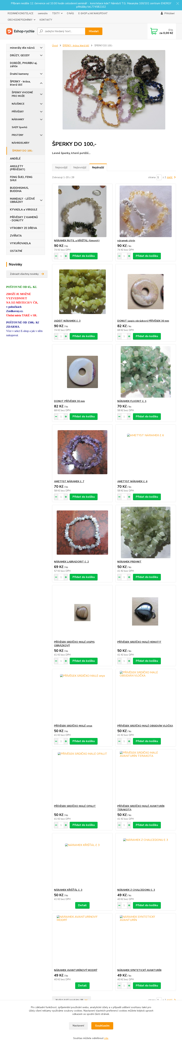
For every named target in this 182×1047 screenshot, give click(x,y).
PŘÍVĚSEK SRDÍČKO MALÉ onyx (73, 725)
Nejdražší (98, 167)
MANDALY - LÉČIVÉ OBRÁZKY (22, 200)
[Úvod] (20, 31)
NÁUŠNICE (18, 103)
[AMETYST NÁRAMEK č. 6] (145, 452)
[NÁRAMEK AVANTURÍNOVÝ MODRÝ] (82, 941)
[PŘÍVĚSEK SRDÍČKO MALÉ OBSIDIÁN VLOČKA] (145, 696)
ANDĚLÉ (15, 158)
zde (106, 1038)
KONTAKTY (46, 19)
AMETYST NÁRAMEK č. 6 (132, 481)
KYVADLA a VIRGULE (23, 209)
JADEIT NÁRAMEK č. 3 (67, 321)
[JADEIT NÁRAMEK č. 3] (82, 291)
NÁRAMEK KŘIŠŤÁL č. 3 (68, 890)
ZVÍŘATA (16, 235)
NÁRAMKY (18, 119)
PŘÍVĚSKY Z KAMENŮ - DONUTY (24, 218)
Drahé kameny (19, 74)
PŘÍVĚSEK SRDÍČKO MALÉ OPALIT (75, 806)
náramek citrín (126, 240)
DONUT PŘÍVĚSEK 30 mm (69, 401)
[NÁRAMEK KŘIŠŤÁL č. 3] (82, 860)
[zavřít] (177, 4)
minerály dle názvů (22, 48)
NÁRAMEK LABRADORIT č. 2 (71, 561)
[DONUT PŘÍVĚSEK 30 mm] (82, 372)
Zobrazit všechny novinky (24, 274)
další (170, 177)
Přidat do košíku (84, 256)
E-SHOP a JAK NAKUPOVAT (93, 13)
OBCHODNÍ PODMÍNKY (20, 19)
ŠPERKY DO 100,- (22, 150)
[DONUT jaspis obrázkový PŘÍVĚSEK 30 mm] (145, 291)
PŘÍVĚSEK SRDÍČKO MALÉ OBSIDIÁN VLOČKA (145, 725)
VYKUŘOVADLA (20, 243)
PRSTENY (17, 135)
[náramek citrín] (145, 211)
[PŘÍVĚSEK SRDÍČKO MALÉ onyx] (82, 696)
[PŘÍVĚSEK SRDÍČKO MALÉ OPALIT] (82, 777)
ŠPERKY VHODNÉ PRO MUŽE (22, 94)
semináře (42, 13)
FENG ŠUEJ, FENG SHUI (21, 178)
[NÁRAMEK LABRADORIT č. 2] (82, 532)
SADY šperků (19, 127)
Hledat (94, 31)
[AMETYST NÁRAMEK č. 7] (82, 452)
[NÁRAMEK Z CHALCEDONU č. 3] (145, 860)
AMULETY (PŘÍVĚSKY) (17, 167)
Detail (82, 905)
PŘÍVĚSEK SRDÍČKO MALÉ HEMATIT (139, 642)
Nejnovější (61, 167)
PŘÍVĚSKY (18, 111)
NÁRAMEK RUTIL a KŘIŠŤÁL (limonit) (77, 240)
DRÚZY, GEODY (20, 55)
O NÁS (70, 13)
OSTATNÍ (16, 251)
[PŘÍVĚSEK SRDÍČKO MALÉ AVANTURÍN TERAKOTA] (145, 777)
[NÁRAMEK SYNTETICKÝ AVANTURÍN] (145, 941)
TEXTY (56, 13)
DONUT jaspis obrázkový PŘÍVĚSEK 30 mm (143, 321)
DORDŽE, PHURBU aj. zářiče (23, 64)
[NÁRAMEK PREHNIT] (145, 532)
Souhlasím (102, 1026)
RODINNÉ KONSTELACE (20, 13)
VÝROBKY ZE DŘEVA (23, 228)
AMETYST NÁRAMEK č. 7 (69, 481)
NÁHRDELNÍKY (20, 143)
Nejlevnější (79, 167)
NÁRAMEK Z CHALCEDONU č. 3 (136, 890)
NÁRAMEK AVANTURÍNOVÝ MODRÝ (75, 970)
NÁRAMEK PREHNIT (129, 561)
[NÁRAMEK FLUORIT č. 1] (145, 372)
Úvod (55, 45)
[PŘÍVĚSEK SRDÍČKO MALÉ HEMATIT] (145, 613)
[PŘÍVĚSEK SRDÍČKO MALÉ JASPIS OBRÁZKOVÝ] (82, 613)
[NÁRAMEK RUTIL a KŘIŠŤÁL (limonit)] (82, 211)
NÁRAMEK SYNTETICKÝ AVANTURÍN (139, 970)
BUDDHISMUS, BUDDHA (19, 189)
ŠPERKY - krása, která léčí (20, 83)
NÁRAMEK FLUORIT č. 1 (131, 401)
